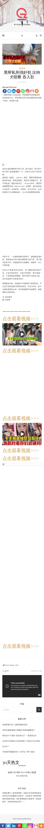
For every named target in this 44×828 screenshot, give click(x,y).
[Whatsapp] (23, 91)
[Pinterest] (18, 91)
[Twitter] (9, 91)
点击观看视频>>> (20, 318)
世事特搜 (22, 68)
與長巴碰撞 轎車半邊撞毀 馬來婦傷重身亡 (18, 730)
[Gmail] (32, 91)
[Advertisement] (22, 136)
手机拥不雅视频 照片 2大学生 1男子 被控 (18, 752)
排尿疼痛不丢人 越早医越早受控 (14, 724)
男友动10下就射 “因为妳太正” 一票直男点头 (19, 735)
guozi (7, 671)
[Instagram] (27, 91)
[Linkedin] (14, 91)
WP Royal (27, 819)
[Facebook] (5, 91)
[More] (37, 91)
